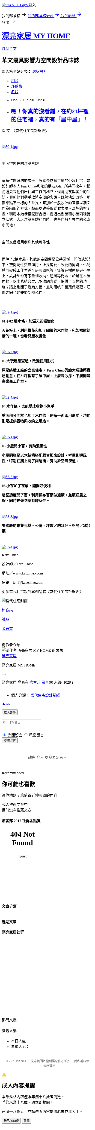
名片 (14, 92)
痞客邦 (35, 682)
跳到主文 (9, 49)
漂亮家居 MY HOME (36, 36)
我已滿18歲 (11, 1121)
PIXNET (21, 1061)
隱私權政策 (81, 1061)
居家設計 (39, 72)
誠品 (5, 619)
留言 (45, 682)
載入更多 (10, 712)
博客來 (7, 610)
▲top (6, 703)
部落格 (16, 86)
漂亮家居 (9, 656)
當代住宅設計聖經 (45, 695)
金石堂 (7, 629)
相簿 (14, 81)
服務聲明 (49, 1066)
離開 (27, 1121)
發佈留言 (10, 740)
